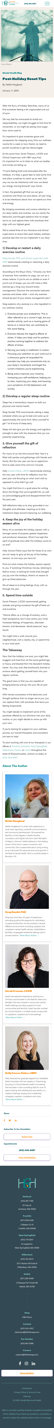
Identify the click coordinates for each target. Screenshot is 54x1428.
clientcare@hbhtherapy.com (27, 1332)
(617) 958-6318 (27, 1220)
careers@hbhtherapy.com (27, 1354)
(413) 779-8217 (27, 1239)
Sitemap (27, 1396)
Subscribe (27, 1136)
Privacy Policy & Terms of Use (27, 1392)
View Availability (27, 1157)
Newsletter (27, 1373)
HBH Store (27, 1317)
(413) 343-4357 (30, 3)
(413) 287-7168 (27, 1200)
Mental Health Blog (12, 72)
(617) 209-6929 (27, 1278)
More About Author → (29, 935)
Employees (27, 1388)
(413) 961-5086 (27, 1343)
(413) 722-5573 (27, 1258)
